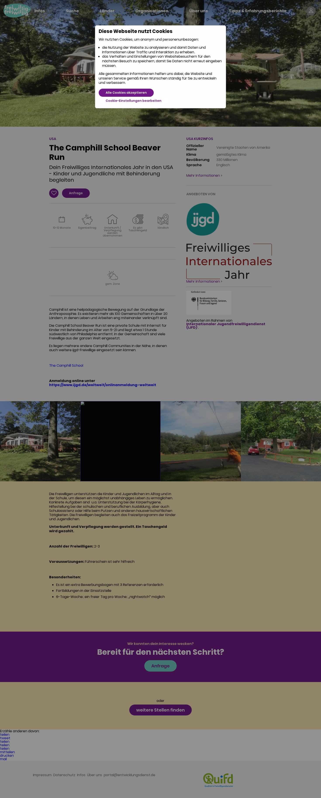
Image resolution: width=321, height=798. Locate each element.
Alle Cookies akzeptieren (126, 92)
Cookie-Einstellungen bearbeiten (133, 100)
